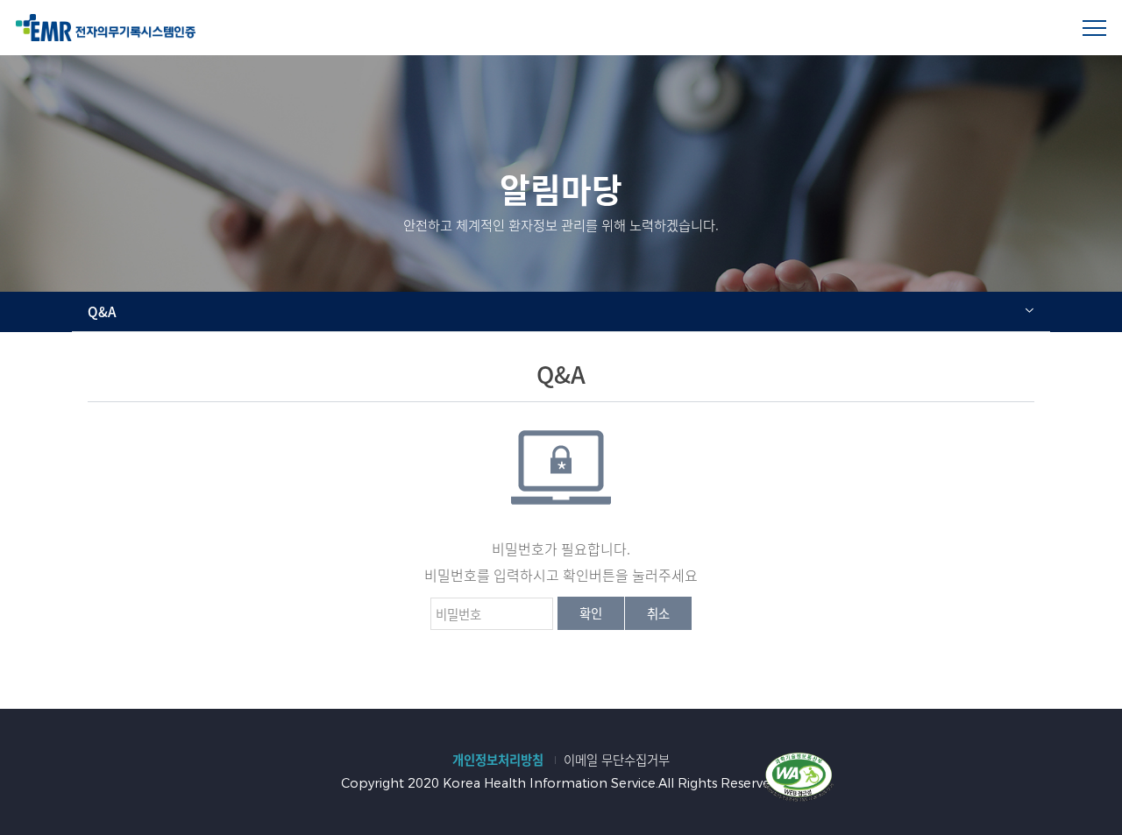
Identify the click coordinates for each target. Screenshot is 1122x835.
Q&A (102, 311)
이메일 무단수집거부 (617, 759)
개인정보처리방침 (497, 759)
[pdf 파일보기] (798, 775)
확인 (590, 613)
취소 (658, 613)
